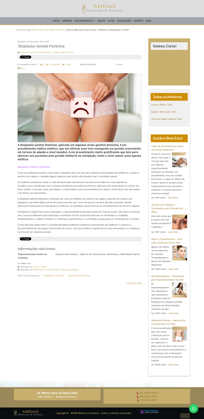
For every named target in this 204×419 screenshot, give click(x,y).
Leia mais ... (174, 197)
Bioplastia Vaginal (71, 270)
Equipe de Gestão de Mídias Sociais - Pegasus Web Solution (46, 52)
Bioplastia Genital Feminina (47, 270)
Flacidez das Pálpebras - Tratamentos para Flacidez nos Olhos (167, 208)
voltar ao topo (134, 283)
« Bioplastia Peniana (53, 275)
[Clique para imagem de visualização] (80, 107)
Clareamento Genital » (79, 275)
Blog (34, 30)
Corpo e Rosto (40, 267)
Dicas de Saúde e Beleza (51, 30)
